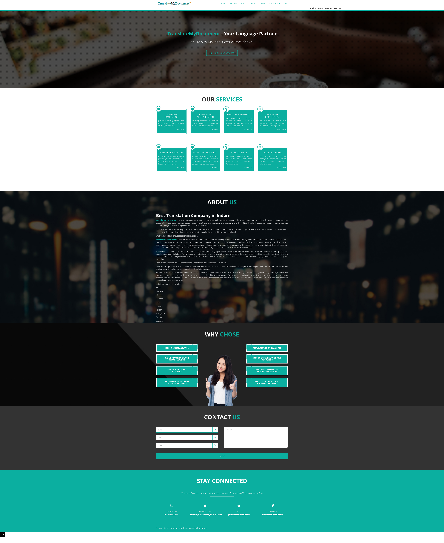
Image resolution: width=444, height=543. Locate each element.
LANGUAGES (274, 3)
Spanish (159, 321)
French (160, 295)
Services (233, 3)
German (159, 298)
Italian (158, 302)
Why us (253, 3)
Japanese (159, 306)
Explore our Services (223, 52)
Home (222, 3)
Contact (286, 3)
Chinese (159, 291)
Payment (262, 3)
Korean (159, 310)
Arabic (158, 287)
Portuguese (160, 313)
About (242, 3)
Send (222, 456)
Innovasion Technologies (194, 528)
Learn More (180, 129)
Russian (159, 317)
